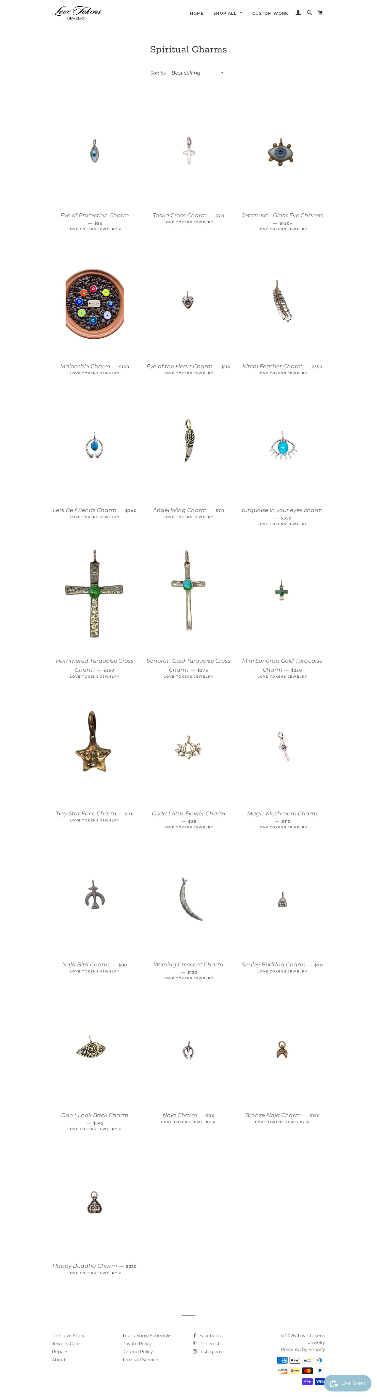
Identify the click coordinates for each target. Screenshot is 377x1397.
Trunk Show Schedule (146, 1335)
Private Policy (137, 1343)
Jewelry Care (66, 1343)
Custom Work (270, 13)
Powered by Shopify (303, 1349)
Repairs (60, 1351)
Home (197, 13)
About (59, 1359)
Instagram (210, 1351)
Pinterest (209, 1343)
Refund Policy (137, 1351)
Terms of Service (140, 1359)
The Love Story (68, 1335)
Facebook (209, 1335)
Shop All (225, 13)
